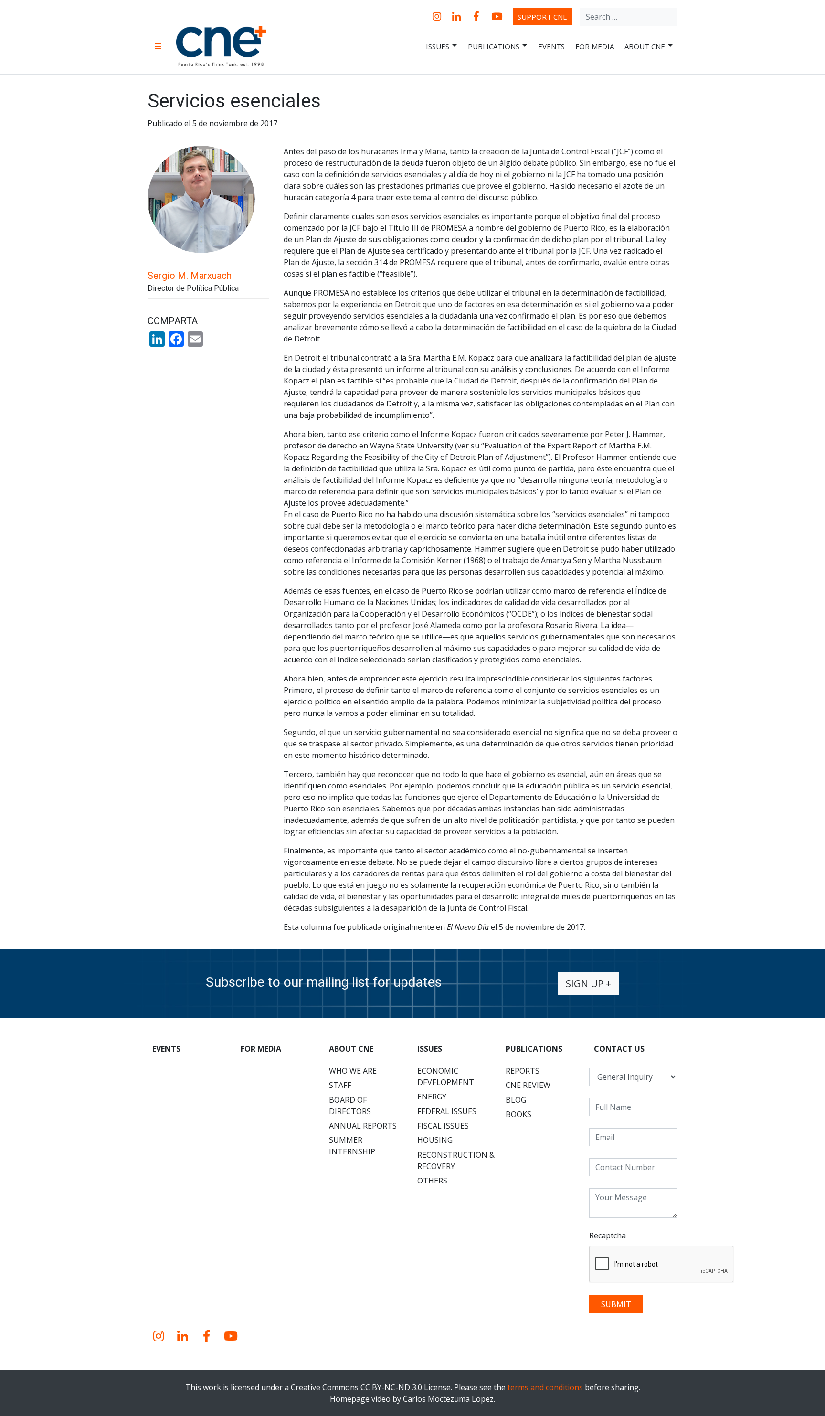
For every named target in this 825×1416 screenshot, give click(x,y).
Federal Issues (446, 1111)
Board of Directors (350, 1106)
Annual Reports (363, 1125)
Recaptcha (607, 1235)
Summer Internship (352, 1146)
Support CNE (542, 16)
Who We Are (353, 1070)
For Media (594, 46)
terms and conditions (545, 1387)
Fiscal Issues (443, 1125)
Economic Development (445, 1076)
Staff (340, 1085)
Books (518, 1114)
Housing (435, 1140)
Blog (516, 1100)
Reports (522, 1070)
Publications (493, 46)
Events (551, 46)
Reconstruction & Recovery (456, 1160)
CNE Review (528, 1085)
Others (432, 1180)
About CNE (644, 46)
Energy (431, 1096)
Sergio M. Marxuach (190, 275)
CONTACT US (619, 1048)
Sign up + (588, 983)
